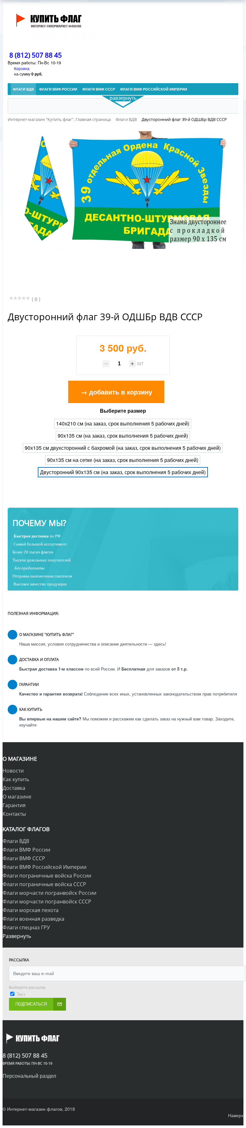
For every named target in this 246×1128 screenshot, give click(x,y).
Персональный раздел (29, 1075)
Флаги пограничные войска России (47, 875)
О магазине (17, 796)
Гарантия (14, 805)
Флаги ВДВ (16, 841)
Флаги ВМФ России (26, 849)
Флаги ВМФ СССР (24, 858)
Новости (13, 770)
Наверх (235, 1115)
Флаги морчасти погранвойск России (49, 892)
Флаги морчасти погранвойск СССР (47, 901)
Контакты (14, 813)
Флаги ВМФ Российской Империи (44, 866)
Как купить (16, 779)
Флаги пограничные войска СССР (44, 884)
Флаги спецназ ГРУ (26, 927)
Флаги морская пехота (31, 910)
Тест (21, 994)
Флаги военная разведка (33, 918)
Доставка (14, 787)
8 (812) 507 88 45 (35, 55)
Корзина (21, 68)
